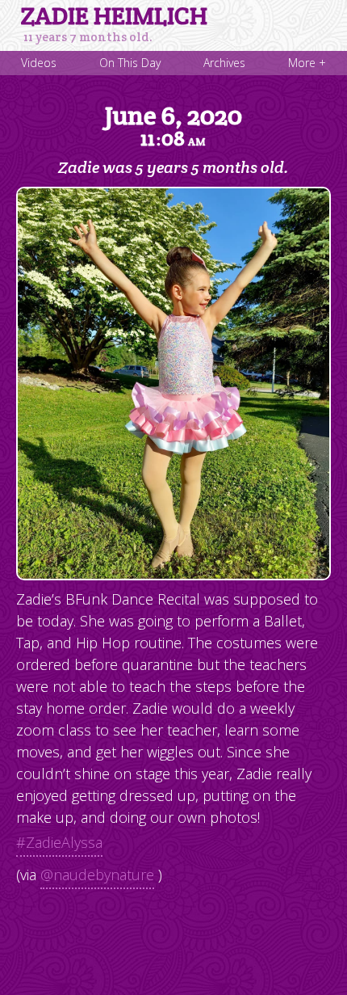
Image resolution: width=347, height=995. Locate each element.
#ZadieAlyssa (59, 842)
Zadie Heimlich (114, 16)
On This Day (130, 62)
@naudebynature (97, 874)
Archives (224, 62)
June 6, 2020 (173, 125)
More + (307, 62)
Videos (38, 62)
